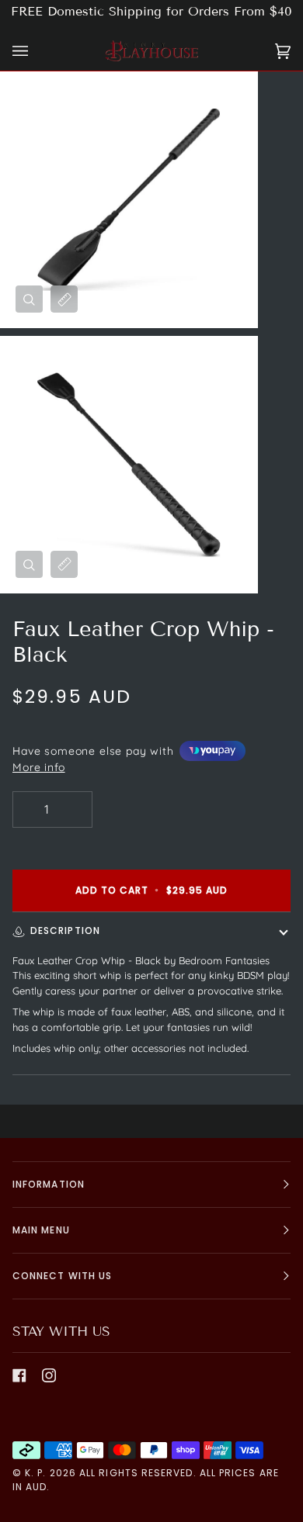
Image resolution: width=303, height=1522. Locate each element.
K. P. (35, 1472)
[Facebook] (19, 1375)
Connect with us (62, 1275)
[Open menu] (35, 51)
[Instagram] (49, 1375)
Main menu (41, 1230)
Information (48, 1184)
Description (65, 930)
